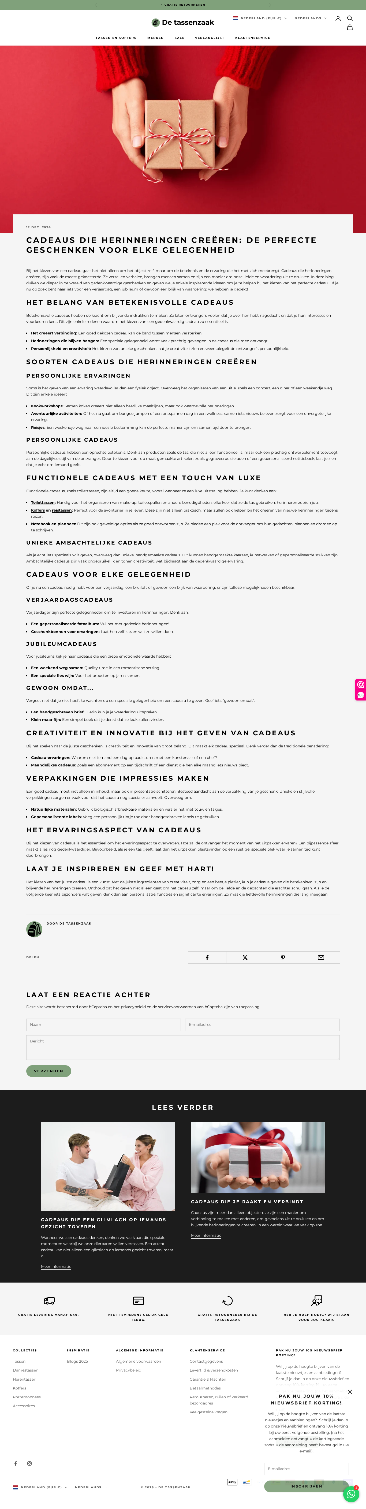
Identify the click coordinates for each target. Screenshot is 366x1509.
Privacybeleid (128, 1370)
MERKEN (155, 38)
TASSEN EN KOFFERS (116, 38)
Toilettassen (43, 502)
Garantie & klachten (208, 1379)
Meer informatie (56, 1266)
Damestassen (25, 1370)
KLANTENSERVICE (252, 38)
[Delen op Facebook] (207, 957)
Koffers (38, 510)
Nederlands (308, 18)
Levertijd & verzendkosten (214, 1370)
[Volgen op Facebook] (15, 1463)
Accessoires (24, 1405)
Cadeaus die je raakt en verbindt (247, 1201)
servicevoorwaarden (177, 1006)
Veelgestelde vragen (208, 1412)
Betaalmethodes (205, 1388)
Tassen (19, 1361)
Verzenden (49, 1071)
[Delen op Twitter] (245, 957)
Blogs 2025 (77, 1361)
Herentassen (24, 1379)
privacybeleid (133, 1006)
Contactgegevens (206, 1361)
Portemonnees (27, 1397)
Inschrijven (306, 1486)
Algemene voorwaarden (138, 1361)
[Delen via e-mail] (321, 957)
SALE (180, 38)
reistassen (62, 510)
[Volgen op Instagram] (29, 1463)
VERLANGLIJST (209, 38)
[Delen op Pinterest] (283, 957)
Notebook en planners (53, 523)
